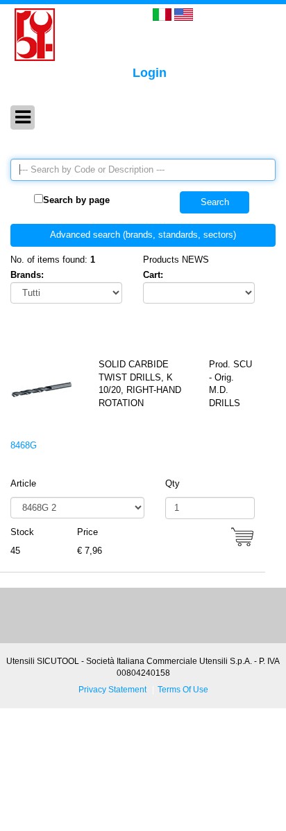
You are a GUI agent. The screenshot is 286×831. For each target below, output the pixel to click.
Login (150, 73)
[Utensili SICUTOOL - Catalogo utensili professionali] (35, 33)
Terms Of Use (183, 689)
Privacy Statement (112, 689)
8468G (23, 445)
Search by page (76, 200)
